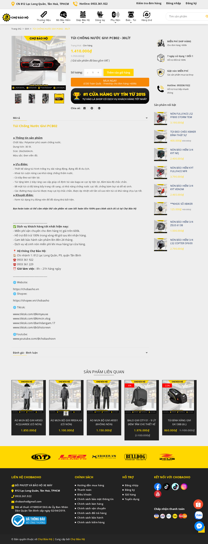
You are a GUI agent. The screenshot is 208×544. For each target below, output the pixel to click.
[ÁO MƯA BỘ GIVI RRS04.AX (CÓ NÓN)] (66, 398)
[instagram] (184, 486)
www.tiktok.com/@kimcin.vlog (31, 318)
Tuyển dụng (132, 499)
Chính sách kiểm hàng (90, 522)
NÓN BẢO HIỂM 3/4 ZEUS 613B (181, 223)
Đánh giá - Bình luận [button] (25, 352)
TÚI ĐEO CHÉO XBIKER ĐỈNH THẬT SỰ (183, 133)
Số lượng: (77, 72)
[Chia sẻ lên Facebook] (84, 108)
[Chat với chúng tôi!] (199, 526)
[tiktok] (166, 486)
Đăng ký (191, 3)
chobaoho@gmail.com (28, 501)
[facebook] (157, 486)
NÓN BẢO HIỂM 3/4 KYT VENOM (181, 187)
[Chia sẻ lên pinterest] (92, 108)
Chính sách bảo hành (90, 517)
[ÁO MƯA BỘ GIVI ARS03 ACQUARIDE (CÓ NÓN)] (29, 398)
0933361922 (183, 85)
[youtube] (157, 494)
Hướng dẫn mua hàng (90, 485)
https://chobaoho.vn (26, 289)
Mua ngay (110, 82)
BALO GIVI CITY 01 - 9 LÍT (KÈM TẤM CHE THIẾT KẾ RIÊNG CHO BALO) (141, 424)
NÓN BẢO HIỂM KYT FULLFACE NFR (181, 169)
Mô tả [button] (16, 117)
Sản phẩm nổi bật (165, 105)
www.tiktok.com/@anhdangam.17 (34, 323)
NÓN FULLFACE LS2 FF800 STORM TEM (181, 115)
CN (42, 4)
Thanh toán (84, 489)
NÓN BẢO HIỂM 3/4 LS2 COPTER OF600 (181, 241)
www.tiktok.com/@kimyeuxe (30, 314)
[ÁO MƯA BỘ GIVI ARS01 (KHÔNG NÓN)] (104, 398)
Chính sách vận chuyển (91, 508)
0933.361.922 (99, 4)
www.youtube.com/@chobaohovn (34, 338)
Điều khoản (84, 494)
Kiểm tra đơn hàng (148, 3)
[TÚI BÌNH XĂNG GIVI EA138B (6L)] (179, 398)
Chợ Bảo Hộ (78, 539)
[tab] (80, 118)
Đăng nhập (173, 3)
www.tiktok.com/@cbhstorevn (32, 327)
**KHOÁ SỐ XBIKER (181, 203)
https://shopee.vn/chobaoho (31, 300)
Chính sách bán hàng (90, 503)
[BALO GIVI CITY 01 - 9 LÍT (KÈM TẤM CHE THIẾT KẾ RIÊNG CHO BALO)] (142, 398)
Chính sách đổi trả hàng (91, 513)
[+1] (99, 108)
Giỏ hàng (130, 494)
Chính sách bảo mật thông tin (95, 499)
